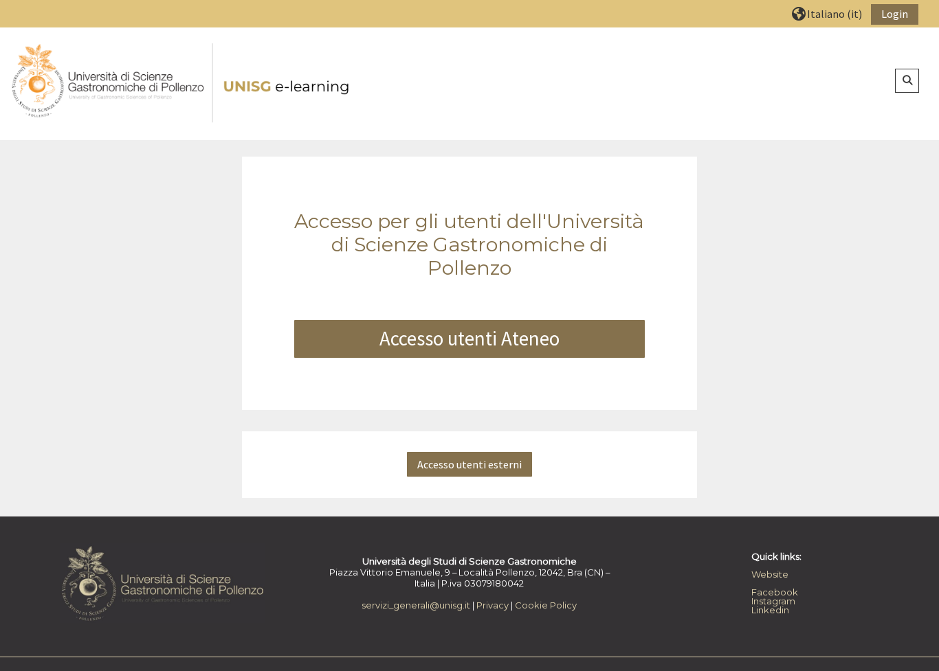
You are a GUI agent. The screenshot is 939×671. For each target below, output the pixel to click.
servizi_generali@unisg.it (416, 605)
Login (894, 14)
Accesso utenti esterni (469, 464)
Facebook (774, 592)
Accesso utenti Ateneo (469, 338)
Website (769, 574)
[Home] (181, 83)
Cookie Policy (546, 605)
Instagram (773, 600)
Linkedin (770, 609)
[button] (827, 13)
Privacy (492, 605)
